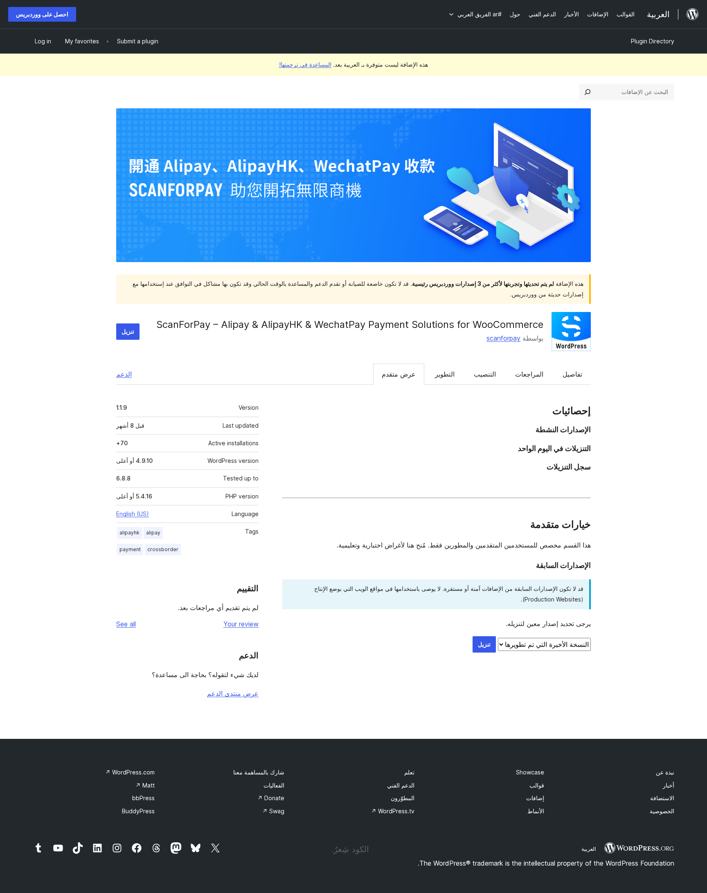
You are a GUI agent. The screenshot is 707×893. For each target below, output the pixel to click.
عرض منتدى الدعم (233, 693)
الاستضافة (662, 797)
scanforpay (503, 338)
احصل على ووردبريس (42, 14)
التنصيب (485, 374)
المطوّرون (402, 797)
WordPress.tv (392, 811)
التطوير (445, 374)
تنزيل (128, 331)
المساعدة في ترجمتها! (305, 64)
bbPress (143, 797)
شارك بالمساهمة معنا (258, 772)
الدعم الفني (400, 785)
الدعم (124, 374)
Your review (241, 624)
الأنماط (535, 811)
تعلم (409, 772)
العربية (588, 849)
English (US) (132, 513)
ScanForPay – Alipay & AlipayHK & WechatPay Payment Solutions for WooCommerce (349, 324)
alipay (153, 533)
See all (126, 624)
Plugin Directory (652, 41)
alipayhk (129, 533)
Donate (270, 797)
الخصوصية (662, 811)
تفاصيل (572, 374)
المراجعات (529, 374)
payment (130, 549)
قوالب (536, 785)
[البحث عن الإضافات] (587, 92)
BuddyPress (138, 811)
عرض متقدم (399, 374)
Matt (145, 785)
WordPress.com (130, 772)
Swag (273, 811)
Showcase (530, 772)
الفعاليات (273, 785)
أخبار (668, 785)
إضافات (535, 797)
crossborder (162, 549)
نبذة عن (665, 772)
